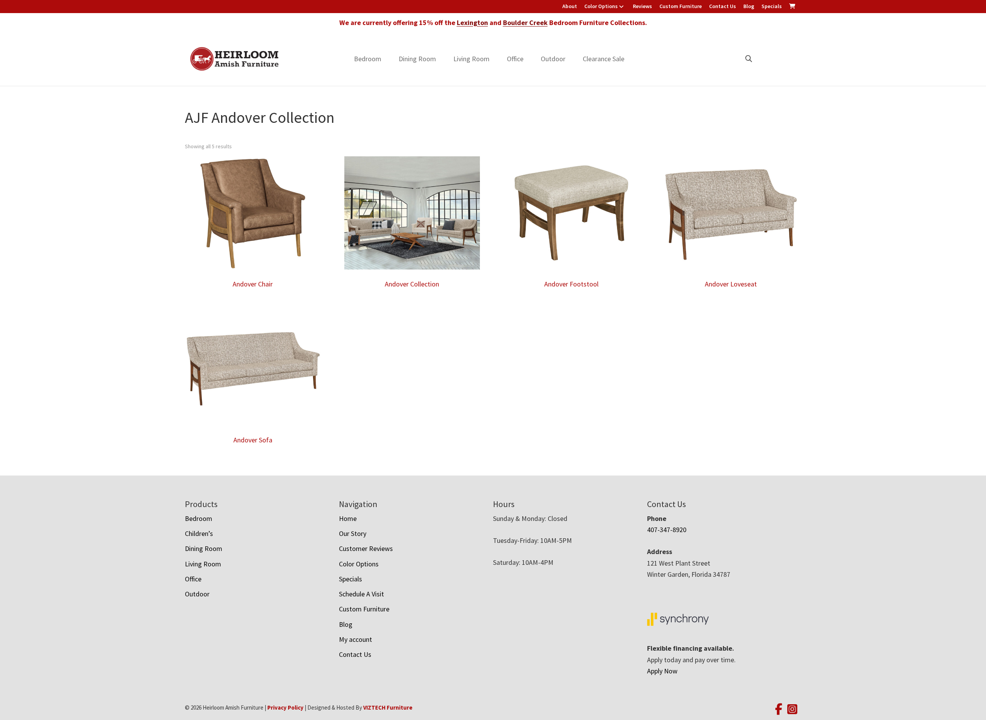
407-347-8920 (666, 529)
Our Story (352, 533)
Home (348, 518)
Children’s (199, 533)
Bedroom (367, 58)
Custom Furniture (680, 6)
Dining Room (417, 58)
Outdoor (553, 58)
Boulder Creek (525, 22)
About (569, 6)
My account (355, 639)
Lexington (472, 22)
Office (515, 58)
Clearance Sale (603, 58)
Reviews (642, 6)
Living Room (471, 58)
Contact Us (722, 6)
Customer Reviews (366, 548)
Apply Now (662, 670)
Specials (771, 6)
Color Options (601, 6)
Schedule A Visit (361, 593)
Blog (748, 6)
